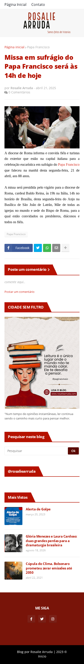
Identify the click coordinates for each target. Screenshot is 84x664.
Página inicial (14, 47)
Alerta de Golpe (38, 509)
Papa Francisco (38, 47)
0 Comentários (19, 92)
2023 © (61, 652)
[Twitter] (38, 248)
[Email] (56, 248)
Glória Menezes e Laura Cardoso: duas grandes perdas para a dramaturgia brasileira (51, 540)
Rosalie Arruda (41, 652)
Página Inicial (15, 4)
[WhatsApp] (47, 248)
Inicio (42, 656)
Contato (38, 4)
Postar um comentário (19, 292)
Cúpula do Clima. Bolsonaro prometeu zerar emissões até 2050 (49, 568)
